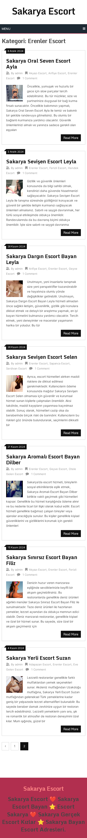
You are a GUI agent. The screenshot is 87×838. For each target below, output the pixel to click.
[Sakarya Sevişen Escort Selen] (14, 383)
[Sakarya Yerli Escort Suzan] (14, 684)
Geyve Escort (58, 469)
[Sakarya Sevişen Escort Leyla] (14, 187)
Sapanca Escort (59, 363)
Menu (6, 28)
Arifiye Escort (57, 73)
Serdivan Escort (16, 368)
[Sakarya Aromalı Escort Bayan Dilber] (14, 488)
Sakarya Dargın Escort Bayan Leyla (41, 259)
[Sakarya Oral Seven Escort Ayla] (14, 92)
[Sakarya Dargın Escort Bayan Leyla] (14, 288)
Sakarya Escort (43, 10)
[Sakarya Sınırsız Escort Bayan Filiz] (14, 589)
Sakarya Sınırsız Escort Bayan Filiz (41, 560)
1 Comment (30, 78)
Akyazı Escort (38, 73)
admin (19, 73)
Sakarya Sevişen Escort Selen (41, 357)
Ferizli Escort (57, 168)
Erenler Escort (38, 168)
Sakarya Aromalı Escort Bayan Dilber (43, 459)
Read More (70, 137)
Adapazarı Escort (40, 664)
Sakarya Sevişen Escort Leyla (41, 161)
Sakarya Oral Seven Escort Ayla (38, 64)
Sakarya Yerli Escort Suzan (38, 658)
